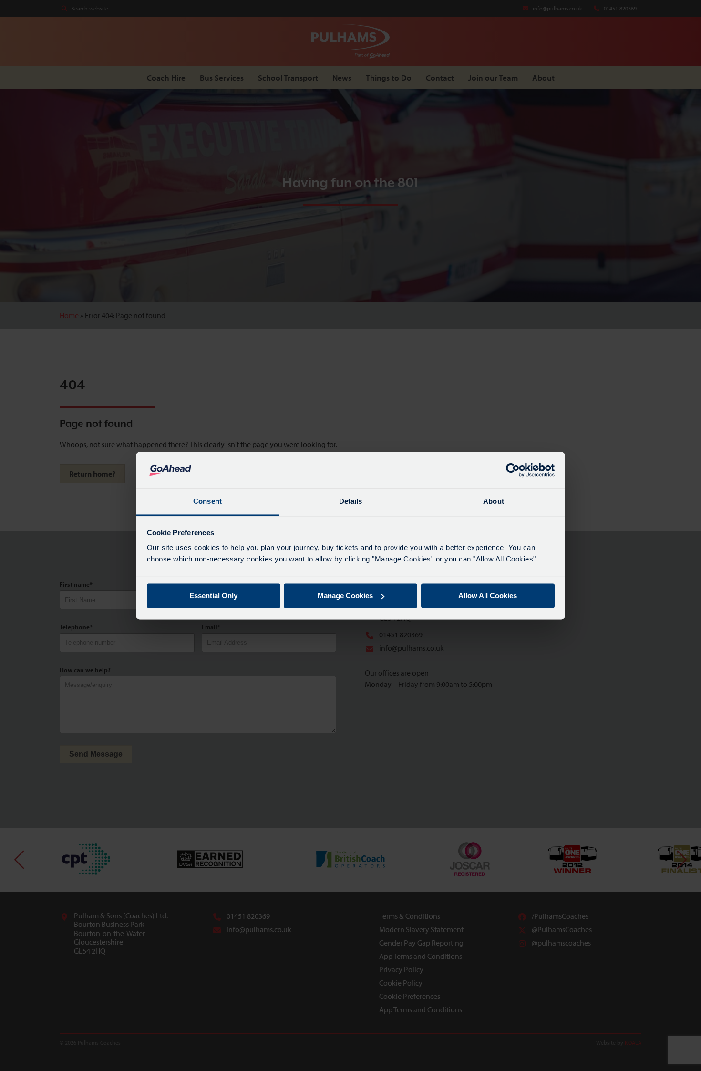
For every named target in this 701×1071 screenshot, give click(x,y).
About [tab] (493, 502)
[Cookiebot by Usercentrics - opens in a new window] (513, 470)
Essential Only (213, 596)
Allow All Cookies (487, 596)
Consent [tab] (207, 502)
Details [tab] (350, 502)
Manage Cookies (345, 596)
